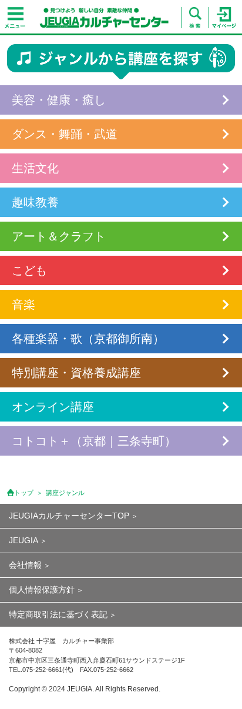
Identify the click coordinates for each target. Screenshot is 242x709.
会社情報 (25, 565)
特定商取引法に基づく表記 (58, 614)
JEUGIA (23, 540)
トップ (23, 492)
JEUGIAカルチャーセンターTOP (69, 515)
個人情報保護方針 (42, 589)
